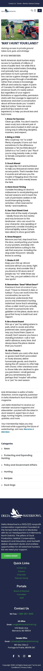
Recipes (8, 478)
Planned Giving (21, 578)
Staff (22, 598)
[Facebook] (13, 656)
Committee (21, 594)
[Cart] (35, 10)
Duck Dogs (9, 484)
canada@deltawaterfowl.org (24, 641)
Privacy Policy (26, 667)
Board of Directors (21, 591)
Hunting (8, 471)
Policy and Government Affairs (20, 464)
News (7, 448)
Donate (19, 3)
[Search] (32, 10)
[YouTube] (29, 656)
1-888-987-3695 (25, 614)
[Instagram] (24, 656)
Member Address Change (31, 3)
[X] (18, 656)
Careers (21, 571)
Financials (21, 575)
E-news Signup (11, 556)
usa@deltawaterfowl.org (24, 624)
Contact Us (12, 3)
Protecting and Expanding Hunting (16, 457)
